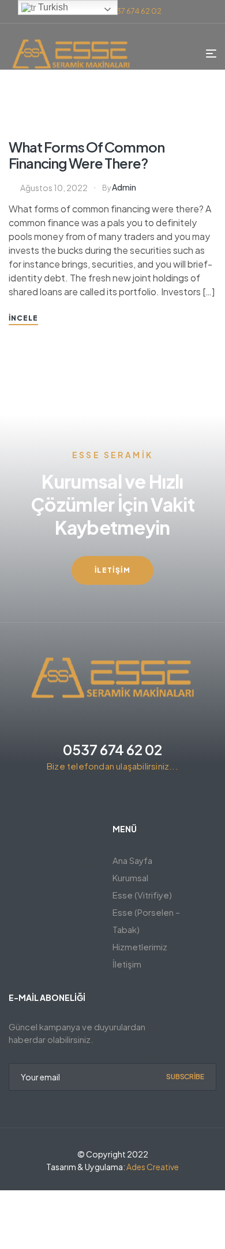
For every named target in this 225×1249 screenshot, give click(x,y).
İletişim (126, 963)
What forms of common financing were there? (86, 155)
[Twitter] (123, 797)
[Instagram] (102, 797)
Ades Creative (152, 1167)
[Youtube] (144, 797)
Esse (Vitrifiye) (142, 894)
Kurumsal (130, 877)
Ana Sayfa (132, 860)
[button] (112, 570)
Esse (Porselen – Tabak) (146, 921)
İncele (23, 318)
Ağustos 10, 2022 (54, 187)
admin (124, 187)
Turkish (52, 7)
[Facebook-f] (81, 797)
